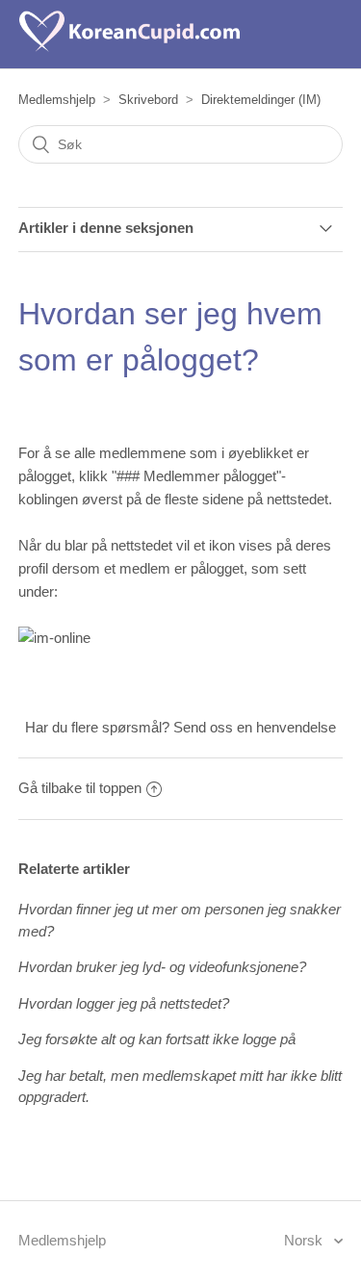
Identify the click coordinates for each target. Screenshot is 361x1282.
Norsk (305, 1240)
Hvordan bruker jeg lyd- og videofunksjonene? (162, 967)
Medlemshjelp (56, 99)
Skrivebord (148, 99)
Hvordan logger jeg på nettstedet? (123, 1003)
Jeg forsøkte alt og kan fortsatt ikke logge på (157, 1039)
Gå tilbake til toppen (80, 788)
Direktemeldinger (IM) (261, 99)
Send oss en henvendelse (254, 727)
